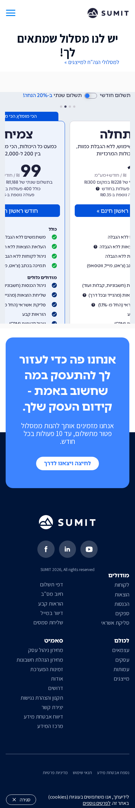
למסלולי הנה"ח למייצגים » (91, 62)
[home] (108, 13)
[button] (10, 13)
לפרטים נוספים (97, 803)
